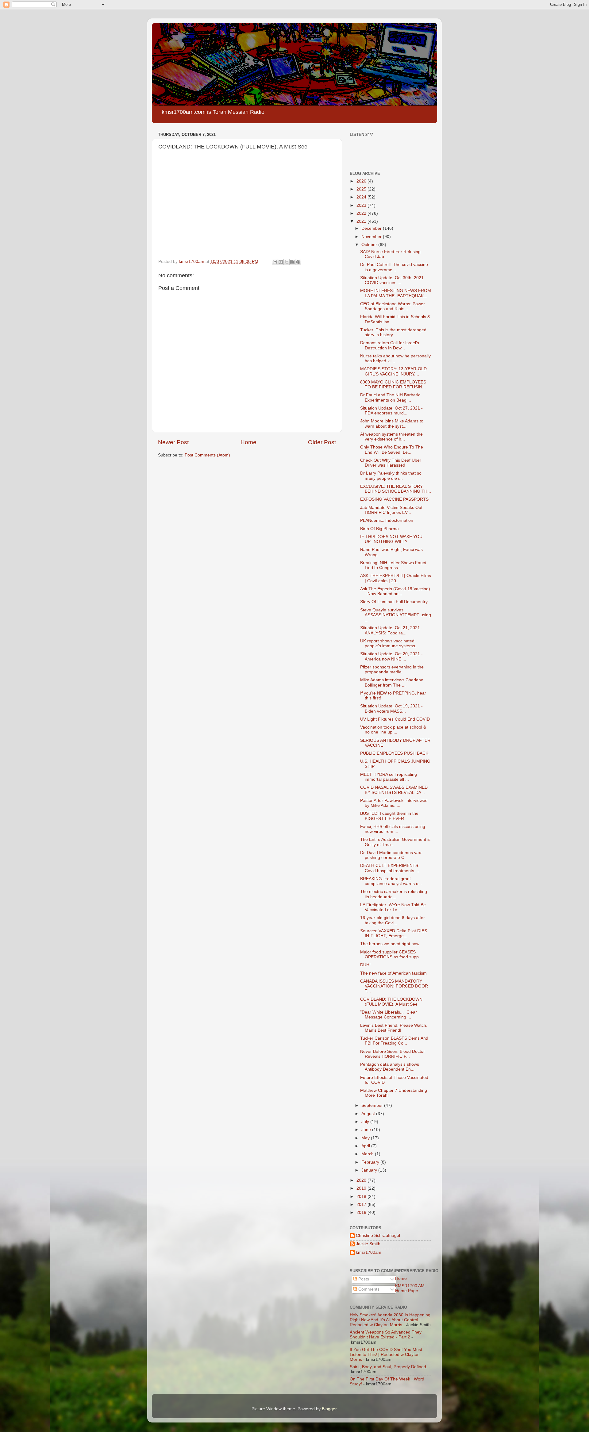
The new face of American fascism (393, 973)
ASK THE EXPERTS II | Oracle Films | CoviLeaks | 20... (395, 578)
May (366, 1138)
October (369, 244)
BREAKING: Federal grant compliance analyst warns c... (391, 881)
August (368, 1113)
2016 (362, 1212)
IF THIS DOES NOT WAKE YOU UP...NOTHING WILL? (391, 539)
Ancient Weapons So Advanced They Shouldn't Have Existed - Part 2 (386, 1334)
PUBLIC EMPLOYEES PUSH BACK (394, 753)
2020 (362, 1180)
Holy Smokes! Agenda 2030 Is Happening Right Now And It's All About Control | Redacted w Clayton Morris (390, 1320)
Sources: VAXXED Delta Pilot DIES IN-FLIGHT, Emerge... (393, 933)
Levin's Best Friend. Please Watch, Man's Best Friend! (393, 1028)
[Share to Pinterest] (298, 262)
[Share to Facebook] (292, 262)
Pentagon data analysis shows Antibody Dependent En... (389, 1067)
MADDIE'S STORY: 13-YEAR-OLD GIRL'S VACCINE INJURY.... (393, 371)
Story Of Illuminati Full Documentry (394, 601)
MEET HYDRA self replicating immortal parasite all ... (388, 777)
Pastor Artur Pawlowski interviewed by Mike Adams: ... (394, 803)
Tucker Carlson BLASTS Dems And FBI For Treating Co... (394, 1040)
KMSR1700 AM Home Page (410, 1288)
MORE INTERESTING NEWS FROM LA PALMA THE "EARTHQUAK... (395, 293)
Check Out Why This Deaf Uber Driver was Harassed (390, 463)
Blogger (329, 1409)
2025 (362, 189)
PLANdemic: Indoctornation (386, 520)
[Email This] (275, 262)
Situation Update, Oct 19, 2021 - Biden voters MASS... (391, 708)
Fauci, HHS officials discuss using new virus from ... (392, 829)
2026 (362, 181)
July (365, 1121)
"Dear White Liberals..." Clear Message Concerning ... (388, 1014)
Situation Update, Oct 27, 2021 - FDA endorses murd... (391, 410)
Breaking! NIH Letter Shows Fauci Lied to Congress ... (393, 565)
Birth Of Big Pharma (379, 528)
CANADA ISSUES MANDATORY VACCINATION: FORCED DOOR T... (394, 986)
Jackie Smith (368, 1243)
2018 (362, 1196)
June (366, 1129)
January (369, 1170)
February (370, 1162)
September (372, 1105)
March (368, 1154)
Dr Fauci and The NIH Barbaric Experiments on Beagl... (390, 397)
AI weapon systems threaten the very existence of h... (391, 436)
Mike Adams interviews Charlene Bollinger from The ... (391, 682)
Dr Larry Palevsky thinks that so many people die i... (391, 475)
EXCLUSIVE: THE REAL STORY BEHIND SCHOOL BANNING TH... (395, 489)
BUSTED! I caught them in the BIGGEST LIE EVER (389, 816)
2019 (362, 1188)
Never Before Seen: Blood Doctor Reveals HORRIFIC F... (392, 1054)
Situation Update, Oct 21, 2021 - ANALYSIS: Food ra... (391, 630)
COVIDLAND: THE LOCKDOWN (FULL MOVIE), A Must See (391, 1002)
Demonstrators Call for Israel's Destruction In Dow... (389, 345)
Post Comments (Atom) (207, 455)
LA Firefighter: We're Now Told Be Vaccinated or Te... (393, 907)
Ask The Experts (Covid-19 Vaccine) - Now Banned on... (395, 591)
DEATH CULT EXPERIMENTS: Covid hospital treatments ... (389, 868)
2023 (362, 205)
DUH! (365, 965)
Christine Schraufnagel (378, 1235)
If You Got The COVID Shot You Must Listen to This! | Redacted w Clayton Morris (386, 1354)
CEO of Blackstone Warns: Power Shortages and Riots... (392, 306)
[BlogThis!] (281, 262)
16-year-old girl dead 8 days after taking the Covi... (392, 920)
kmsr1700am (368, 1252)
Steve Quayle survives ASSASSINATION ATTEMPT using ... (395, 615)
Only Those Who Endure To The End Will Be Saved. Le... (391, 449)
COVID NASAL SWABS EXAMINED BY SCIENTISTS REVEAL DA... (394, 790)
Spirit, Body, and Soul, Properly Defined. (388, 1367)
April (366, 1146)
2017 (362, 1204)
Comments (368, 1289)
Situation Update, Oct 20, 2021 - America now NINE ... (391, 656)
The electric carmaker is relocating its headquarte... (393, 894)
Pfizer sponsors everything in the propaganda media (392, 669)
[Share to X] (286, 262)
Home (248, 442)
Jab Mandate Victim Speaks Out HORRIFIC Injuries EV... (391, 510)
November (372, 236)
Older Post (322, 442)
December (372, 228)
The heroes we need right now (389, 943)
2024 (362, 197)
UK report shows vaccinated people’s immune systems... (389, 643)
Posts (363, 1279)
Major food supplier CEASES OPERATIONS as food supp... (391, 954)
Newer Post (173, 442)
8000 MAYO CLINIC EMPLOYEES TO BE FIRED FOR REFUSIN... (393, 384)
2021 (362, 221)
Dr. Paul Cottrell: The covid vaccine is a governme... (394, 267)
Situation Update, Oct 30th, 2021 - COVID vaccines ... (393, 280)
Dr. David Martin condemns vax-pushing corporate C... (391, 855)
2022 (362, 213)
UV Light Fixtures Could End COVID (395, 719)
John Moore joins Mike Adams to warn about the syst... (391, 423)
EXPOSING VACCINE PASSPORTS (394, 499)
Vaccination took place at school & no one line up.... (393, 729)
